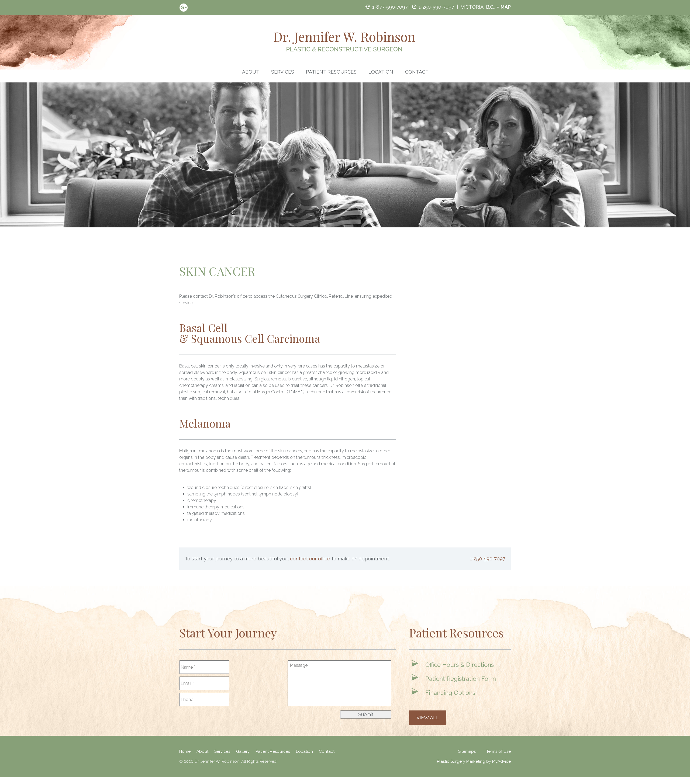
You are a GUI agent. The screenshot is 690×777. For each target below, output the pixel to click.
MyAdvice (501, 761)
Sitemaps (467, 751)
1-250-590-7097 (436, 7)
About (250, 72)
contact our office (310, 558)
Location (380, 72)
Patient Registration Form (460, 678)
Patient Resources (331, 72)
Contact (417, 72)
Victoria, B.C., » (486, 7)
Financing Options (450, 692)
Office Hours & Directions (459, 664)
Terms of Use (498, 751)
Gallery (243, 751)
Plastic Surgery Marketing (461, 761)
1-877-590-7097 (390, 7)
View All (427, 717)
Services (282, 72)
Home (185, 751)
